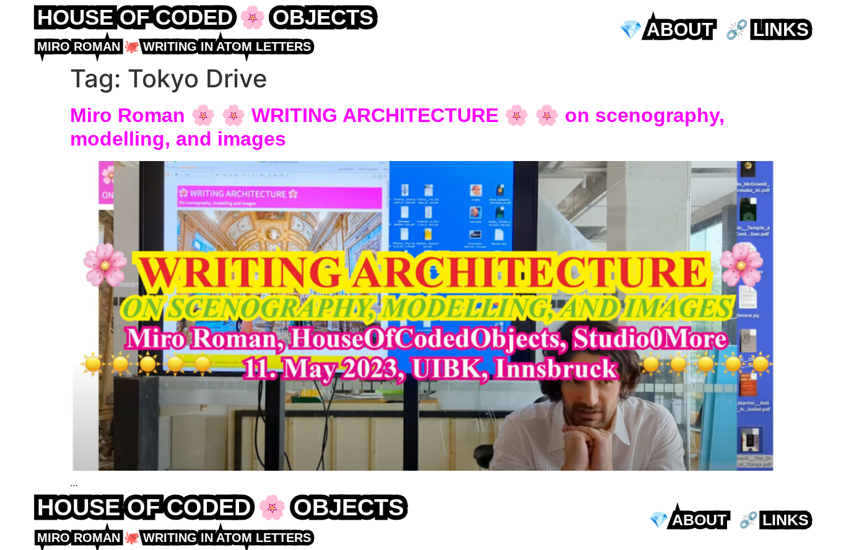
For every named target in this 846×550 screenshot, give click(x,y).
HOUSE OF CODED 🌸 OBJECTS (205, 17)
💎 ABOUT (666, 29)
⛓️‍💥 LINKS (767, 29)
